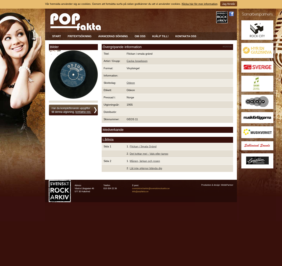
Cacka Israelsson (137, 60)
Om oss (140, 36)
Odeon (131, 82)
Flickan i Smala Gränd (143, 146)
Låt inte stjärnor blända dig (146, 168)
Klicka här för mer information (200, 3)
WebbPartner (227, 185)
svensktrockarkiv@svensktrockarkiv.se (151, 188)
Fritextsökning (80, 36)
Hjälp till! (160, 36)
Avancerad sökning (113, 36)
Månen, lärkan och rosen (145, 161)
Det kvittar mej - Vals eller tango (149, 153)
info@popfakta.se (140, 191)
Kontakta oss (185, 36)
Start (56, 36)
